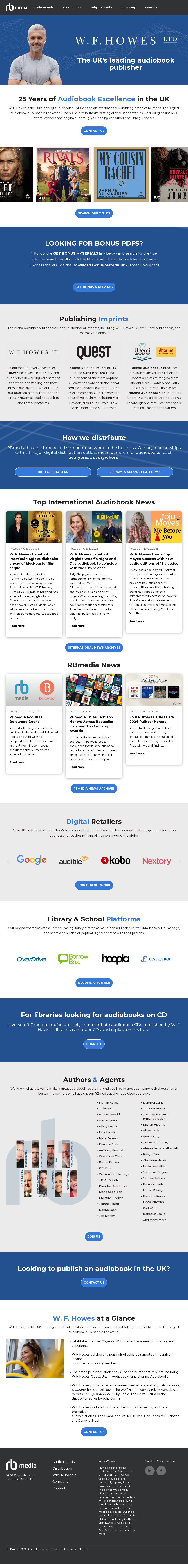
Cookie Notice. (78, 1548)
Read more (17, 626)
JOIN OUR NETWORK (94, 885)
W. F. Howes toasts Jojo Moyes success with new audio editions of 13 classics (153, 559)
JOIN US (94, 1236)
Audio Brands (43, 7)
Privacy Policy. (60, 1548)
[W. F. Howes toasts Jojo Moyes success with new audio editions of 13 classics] (154, 527)
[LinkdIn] (150, 1470)
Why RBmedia (101, 7)
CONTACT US (94, 131)
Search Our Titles (94, 213)
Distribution (72, 7)
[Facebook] (161, 1470)
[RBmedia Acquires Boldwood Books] (34, 690)
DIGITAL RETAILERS (53, 472)
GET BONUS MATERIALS (94, 287)
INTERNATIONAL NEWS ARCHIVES (94, 647)
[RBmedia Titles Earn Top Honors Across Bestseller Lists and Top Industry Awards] (94, 690)
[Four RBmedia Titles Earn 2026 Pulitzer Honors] (154, 690)
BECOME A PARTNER (94, 983)
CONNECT (94, 1044)
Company (129, 7)
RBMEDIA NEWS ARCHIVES (94, 788)
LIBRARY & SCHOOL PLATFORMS (135, 472)
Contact (151, 7)
